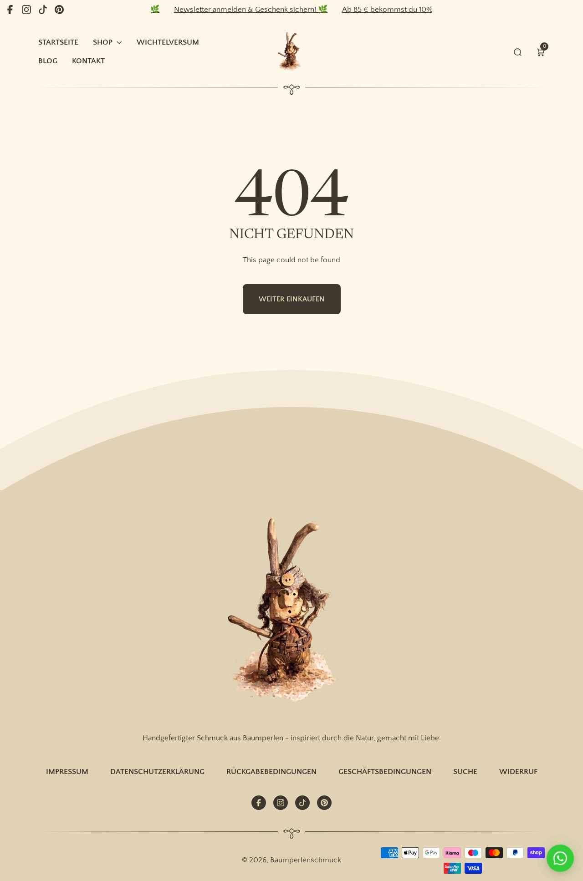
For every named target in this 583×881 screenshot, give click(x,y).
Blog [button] (47, 60)
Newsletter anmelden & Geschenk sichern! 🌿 (239, 9)
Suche (465, 771)
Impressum (67, 771)
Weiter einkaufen (292, 299)
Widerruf (518, 771)
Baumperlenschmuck (305, 860)
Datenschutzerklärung (157, 771)
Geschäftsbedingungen (384, 771)
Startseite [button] (58, 42)
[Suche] (518, 51)
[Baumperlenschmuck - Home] (291, 52)
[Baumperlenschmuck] (291, 612)
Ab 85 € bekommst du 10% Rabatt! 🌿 (393, 9)
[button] (540, 51)
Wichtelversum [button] (168, 42)
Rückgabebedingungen (271, 771)
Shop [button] (103, 42)
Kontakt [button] (88, 60)
